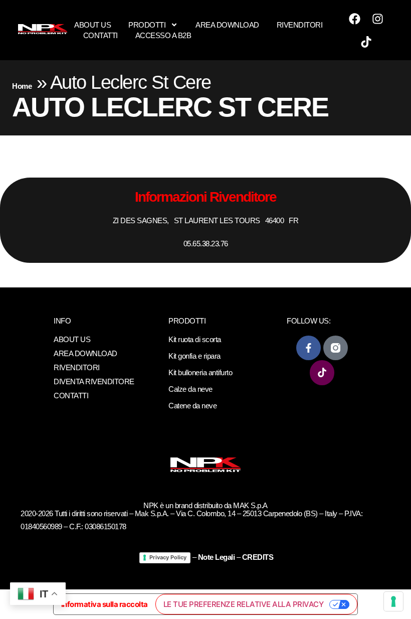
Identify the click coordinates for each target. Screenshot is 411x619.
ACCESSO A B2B (163, 35)
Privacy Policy (167, 557)
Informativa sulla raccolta (104, 604)
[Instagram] (377, 18)
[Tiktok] (366, 41)
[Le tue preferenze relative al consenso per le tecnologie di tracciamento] (393, 601)
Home (22, 86)
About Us (92, 25)
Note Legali (216, 557)
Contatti (100, 35)
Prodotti (146, 25)
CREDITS (258, 557)
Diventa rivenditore (94, 381)
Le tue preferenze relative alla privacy (243, 604)
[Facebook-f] (308, 348)
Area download (227, 25)
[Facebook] (354, 18)
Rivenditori (300, 25)
